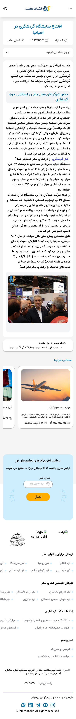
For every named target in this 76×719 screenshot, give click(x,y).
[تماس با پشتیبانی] (5, 8)
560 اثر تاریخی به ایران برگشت (52, 343)
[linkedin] (30, 705)
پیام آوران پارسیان (40, 698)
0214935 (29, 683)
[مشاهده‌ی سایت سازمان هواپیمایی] (17, 539)
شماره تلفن (44, 478)
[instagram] (53, 705)
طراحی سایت (65, 698)
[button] (38, 497)
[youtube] (45, 705)
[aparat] (23, 705)
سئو (54, 698)
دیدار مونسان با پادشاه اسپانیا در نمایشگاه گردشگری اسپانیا (36, 347)
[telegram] (38, 705)
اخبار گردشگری (60, 159)
